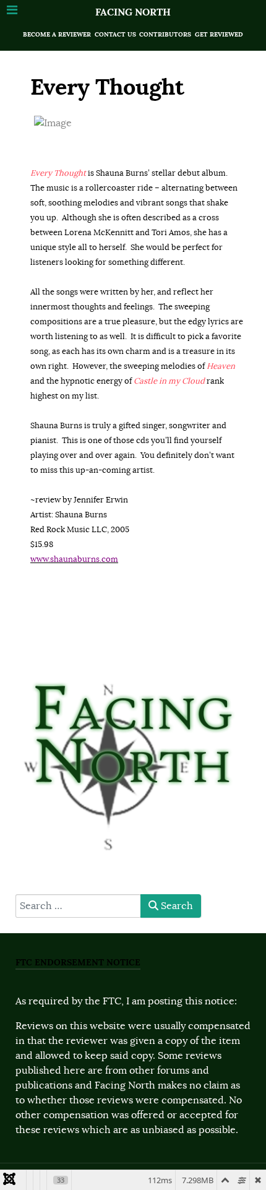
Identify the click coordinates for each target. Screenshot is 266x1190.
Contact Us (115, 34)
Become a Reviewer (57, 34)
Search (175, 906)
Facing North (133, 12)
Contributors (165, 34)
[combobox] (78, 906)
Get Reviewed (219, 34)
